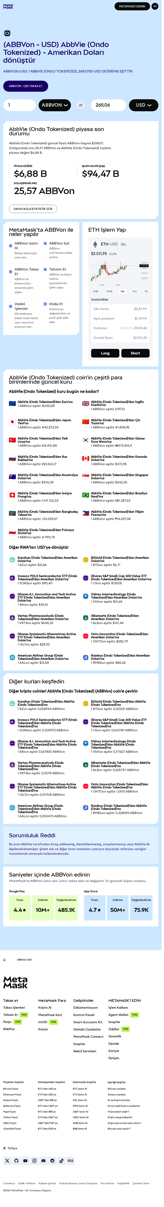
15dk (95, 291)
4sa (134, 291)
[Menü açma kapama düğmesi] (155, 6)
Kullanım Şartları (47, 1183)
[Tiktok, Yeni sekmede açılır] (61, 1161)
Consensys (9, 1183)
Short (135, 353)
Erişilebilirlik (123, 1183)
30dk (109, 291)
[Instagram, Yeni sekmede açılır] (34, 1161)
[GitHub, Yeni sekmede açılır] (16, 1161)
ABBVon (52, 105)
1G (146, 291)
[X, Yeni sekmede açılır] (7, 1161)
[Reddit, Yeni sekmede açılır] (52, 1161)
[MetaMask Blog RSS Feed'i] (70, 1161)
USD (140, 105)
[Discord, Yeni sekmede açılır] (43, 1161)
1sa (122, 291)
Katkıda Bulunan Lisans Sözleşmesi (78, 1183)
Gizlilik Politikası (26, 1183)
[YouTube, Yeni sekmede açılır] (25, 1161)
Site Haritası (107, 1183)
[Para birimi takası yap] (81, 105)
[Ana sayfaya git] (4, 960)
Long (105, 353)
